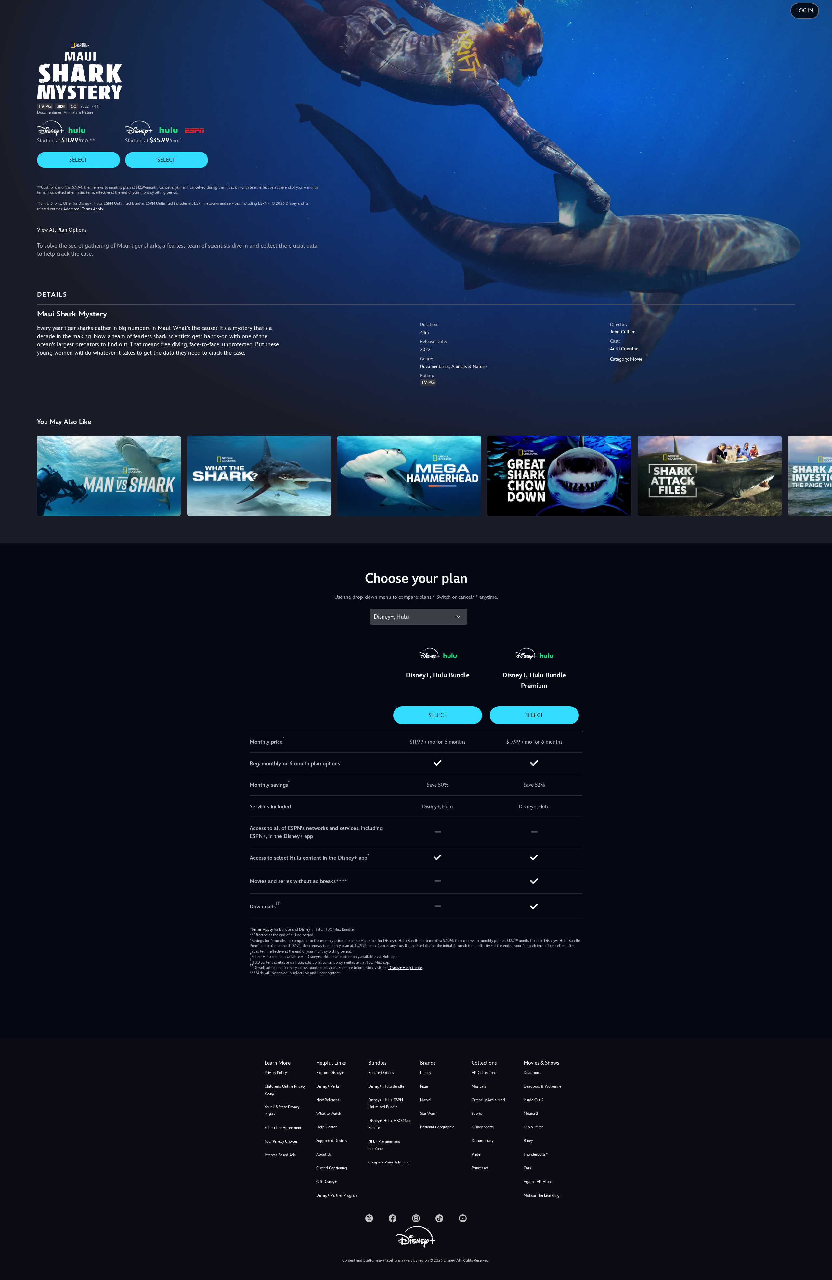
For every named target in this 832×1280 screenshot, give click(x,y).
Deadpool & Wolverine (542, 1086)
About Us (324, 1154)
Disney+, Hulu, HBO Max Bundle (389, 1124)
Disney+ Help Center (405, 968)
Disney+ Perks (328, 1086)
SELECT (78, 160)
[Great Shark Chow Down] (559, 476)
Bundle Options (381, 1072)
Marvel (426, 1100)
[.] (369, 1218)
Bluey (528, 1140)
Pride (476, 1154)
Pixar (424, 1086)
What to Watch (328, 1113)
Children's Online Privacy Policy (285, 1090)
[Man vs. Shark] (109, 476)
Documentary (482, 1140)
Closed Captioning (331, 1168)
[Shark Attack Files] (709, 476)
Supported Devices (331, 1140)
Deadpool (532, 1072)
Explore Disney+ (330, 1072)
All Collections (484, 1072)
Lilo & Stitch (533, 1127)
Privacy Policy (276, 1072)
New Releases (327, 1100)
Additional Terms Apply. (83, 209)
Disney (425, 1072)
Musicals (479, 1086)
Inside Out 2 (533, 1100)
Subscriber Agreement (283, 1128)
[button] (338, 1063)
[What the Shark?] (259, 476)
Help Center (326, 1127)
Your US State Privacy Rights (282, 1110)
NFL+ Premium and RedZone (384, 1145)
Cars (527, 1168)
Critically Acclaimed (488, 1100)
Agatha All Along (538, 1181)
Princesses (480, 1168)
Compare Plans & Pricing (389, 1162)
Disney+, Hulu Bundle (386, 1086)
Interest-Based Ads (280, 1155)
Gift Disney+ (326, 1181)
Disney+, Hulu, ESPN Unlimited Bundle (385, 1103)
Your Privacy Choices (281, 1141)
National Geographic (437, 1127)
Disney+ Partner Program (337, 1195)
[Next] (819, 474)
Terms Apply (262, 929)
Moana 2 (531, 1113)
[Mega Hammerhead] (409, 476)
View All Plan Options (61, 230)
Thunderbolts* (536, 1154)
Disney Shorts (483, 1127)
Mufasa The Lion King (542, 1195)
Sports (477, 1113)
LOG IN (804, 10)
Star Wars (428, 1113)
